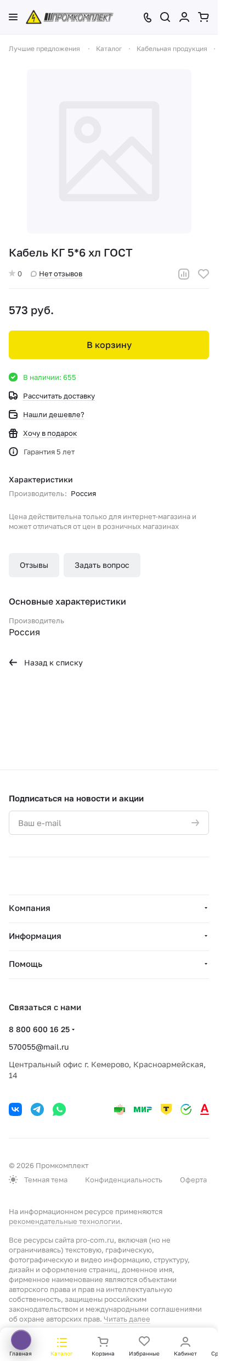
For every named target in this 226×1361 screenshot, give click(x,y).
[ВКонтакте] (15, 1109)
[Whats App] (59, 1109)
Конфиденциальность (123, 1179)
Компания (29, 908)
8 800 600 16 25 (39, 1029)
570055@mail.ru (39, 1046)
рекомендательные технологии (64, 1221)
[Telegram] (37, 1109)
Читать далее (127, 1318)
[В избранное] (203, 274)
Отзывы (34, 565)
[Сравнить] (183, 274)
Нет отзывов (60, 273)
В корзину (109, 344)
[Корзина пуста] (203, 17)
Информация (35, 936)
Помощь (25, 964)
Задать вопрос (102, 565)
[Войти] (184, 17)
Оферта (193, 1179)
